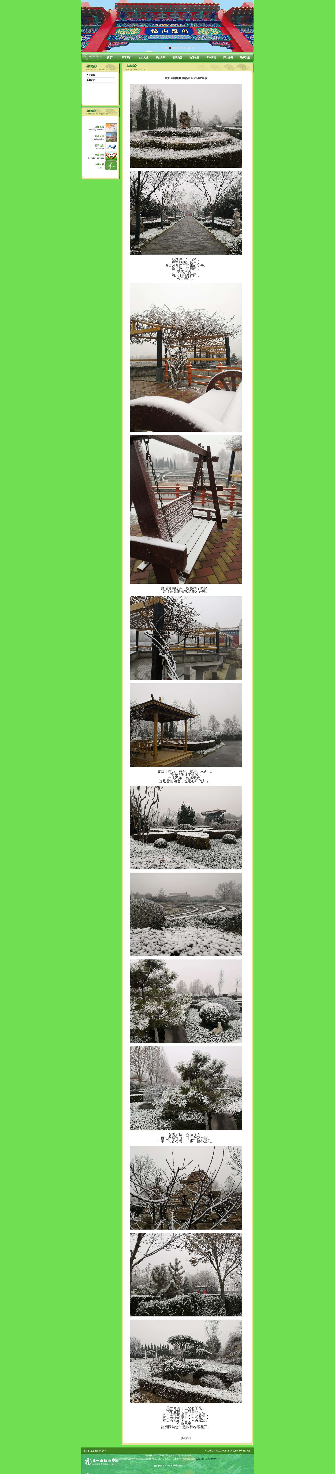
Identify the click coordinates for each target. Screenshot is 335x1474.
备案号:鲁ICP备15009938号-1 (209, 1459)
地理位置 (194, 57)
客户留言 (211, 57)
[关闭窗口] (186, 1438)
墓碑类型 (177, 57)
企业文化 (143, 57)
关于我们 (127, 57)
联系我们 (245, 57)
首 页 (110, 57)
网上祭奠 (228, 57)
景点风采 (160, 57)
